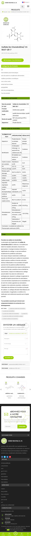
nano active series (6, 81)
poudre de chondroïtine (8, 311)
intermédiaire (4, 477)
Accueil (5, 12)
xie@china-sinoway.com (11, 524)
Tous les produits (5, 93)
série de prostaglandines (7, 90)
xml (2, 502)
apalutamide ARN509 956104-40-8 (17, 364)
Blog (25, 528)
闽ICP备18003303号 (18, 528)
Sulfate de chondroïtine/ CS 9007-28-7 (18, 333)
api (2, 70)
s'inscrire (22, 427)
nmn (2, 468)
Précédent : (5, 364)
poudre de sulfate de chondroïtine (11, 313)
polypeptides (4, 87)
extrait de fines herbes (7, 84)
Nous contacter (5, 494)
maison (3, 489)
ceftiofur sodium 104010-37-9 (9, 393)
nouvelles (3, 497)
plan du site (4, 499)
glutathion (3, 474)
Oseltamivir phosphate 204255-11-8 (21, 393)
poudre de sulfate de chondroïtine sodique (13, 316)
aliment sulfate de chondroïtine (10, 319)
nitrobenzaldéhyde (5, 463)
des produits (4, 491)
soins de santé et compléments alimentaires (12, 75)
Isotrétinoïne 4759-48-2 (14, 368)
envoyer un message (15, 533)
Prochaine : (5, 368)
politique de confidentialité (7, 505)
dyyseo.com (10, 528)
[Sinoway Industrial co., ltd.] (8, 2)
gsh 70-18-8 (4, 471)
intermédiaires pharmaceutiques (9, 73)
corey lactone (4, 466)
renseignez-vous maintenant (13, 60)
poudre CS (24, 313)
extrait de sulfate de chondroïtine (17, 308)
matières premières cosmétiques (9, 78)
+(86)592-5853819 (9, 520)
